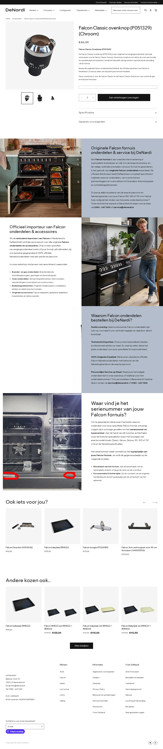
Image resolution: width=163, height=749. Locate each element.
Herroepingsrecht (133, 689)
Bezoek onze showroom (126, 10)
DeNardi (25, 743)
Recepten (129, 706)
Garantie (96, 683)
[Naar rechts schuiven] (154, 502)
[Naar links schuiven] (144, 502)
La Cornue (64, 689)
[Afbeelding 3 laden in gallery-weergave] (52, 98)
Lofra (62, 695)
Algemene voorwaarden (103, 671)
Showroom (98, 706)
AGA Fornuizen (132, 671)
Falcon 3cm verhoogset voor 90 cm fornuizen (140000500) (139, 549)
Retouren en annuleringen (104, 695)
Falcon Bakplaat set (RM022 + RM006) (136, 627)
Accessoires (16, 19)
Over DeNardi (99, 712)
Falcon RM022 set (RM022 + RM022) (58, 627)
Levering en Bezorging (135, 701)
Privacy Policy (99, 689)
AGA (62, 671)
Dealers (96, 677)
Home (8, 19)
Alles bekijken (81, 645)
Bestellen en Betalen (134, 677)
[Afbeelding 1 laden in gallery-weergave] (27, 98)
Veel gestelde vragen (134, 712)
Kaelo (62, 683)
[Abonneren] (41, 726)
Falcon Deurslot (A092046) (19, 547)
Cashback (129, 683)
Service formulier (100, 701)
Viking (62, 701)
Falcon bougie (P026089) (95, 547)
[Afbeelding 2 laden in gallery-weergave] (40, 98)
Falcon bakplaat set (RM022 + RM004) (97, 627)
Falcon (63, 677)
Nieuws (128, 695)
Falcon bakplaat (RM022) (56, 547)
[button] (149, 2)
